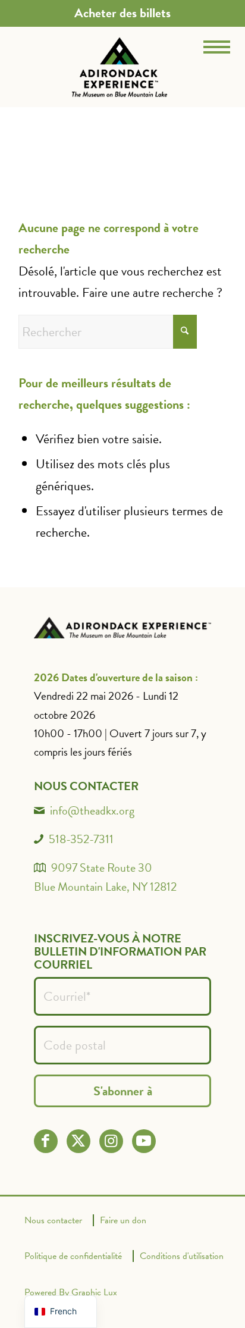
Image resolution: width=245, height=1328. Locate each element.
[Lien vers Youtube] (143, 1141)
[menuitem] (122, 13)
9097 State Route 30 (101, 867)
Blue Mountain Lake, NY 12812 (105, 886)
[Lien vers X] (78, 1141)
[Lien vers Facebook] (45, 1141)
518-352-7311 (81, 839)
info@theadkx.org (92, 810)
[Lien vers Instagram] (111, 1141)
